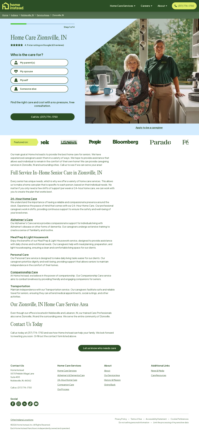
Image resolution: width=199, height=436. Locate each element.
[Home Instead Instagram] (18, 403)
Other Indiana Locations (21, 419)
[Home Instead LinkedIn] (24, 403)
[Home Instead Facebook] (12, 403)
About (107, 370)
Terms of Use (136, 419)
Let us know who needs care (99, 348)
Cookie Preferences (180, 419)
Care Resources (158, 375)
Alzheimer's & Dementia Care (71, 375)
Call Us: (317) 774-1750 (44, 116)
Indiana (14, 15)
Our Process (63, 389)
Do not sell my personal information (134, 422)
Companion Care (65, 384)
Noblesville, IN (27, 15)
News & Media (157, 370)
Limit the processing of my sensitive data (171, 422)
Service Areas (43, 15)
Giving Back (110, 384)
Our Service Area (112, 375)
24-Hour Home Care (67, 380)
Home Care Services (67, 370)
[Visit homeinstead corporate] (13, 5)
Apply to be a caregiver (149, 127)
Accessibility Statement (156, 419)
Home (5, 15)
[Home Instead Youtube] (36, 403)
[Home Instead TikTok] (30, 403)
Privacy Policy (121, 419)
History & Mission (112, 380)
